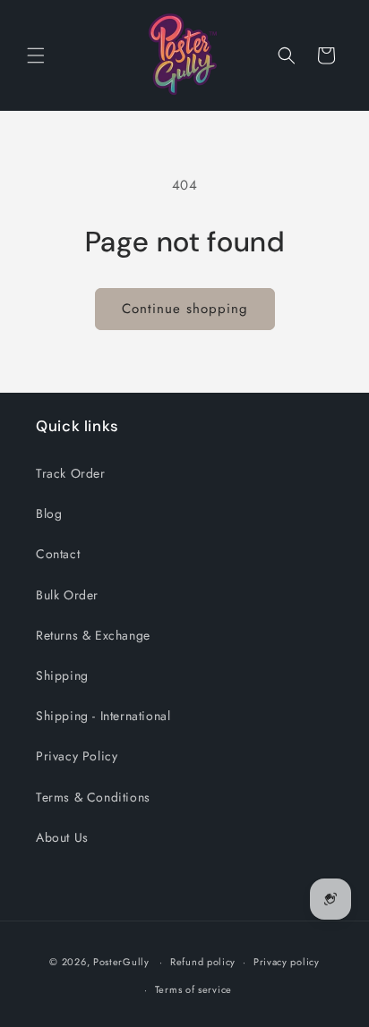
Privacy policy (286, 962)
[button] (36, 55)
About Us (62, 837)
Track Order (71, 473)
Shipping (62, 675)
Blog (49, 513)
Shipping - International (103, 716)
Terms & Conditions (93, 797)
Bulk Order (67, 595)
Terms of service (193, 989)
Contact (58, 554)
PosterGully (121, 962)
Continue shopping (185, 308)
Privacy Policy (76, 756)
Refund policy (203, 962)
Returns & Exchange (93, 635)
